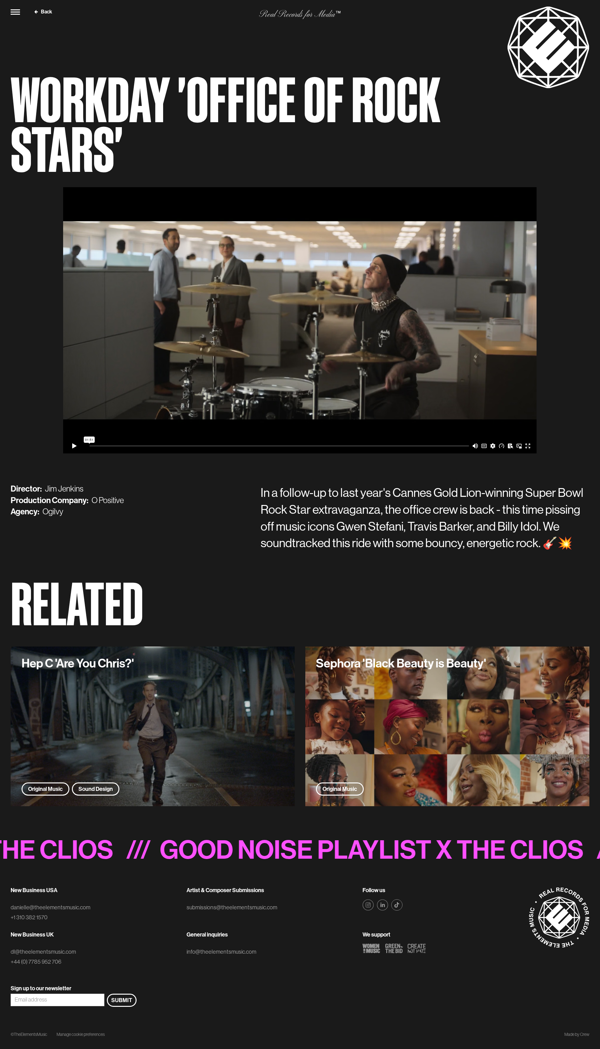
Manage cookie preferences (81, 1034)
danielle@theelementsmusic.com (50, 907)
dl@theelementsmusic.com (43, 952)
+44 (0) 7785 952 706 (36, 962)
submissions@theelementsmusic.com (232, 907)
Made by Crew (576, 1034)
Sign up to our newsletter (41, 988)
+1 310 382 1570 (29, 917)
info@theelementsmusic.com (221, 952)
